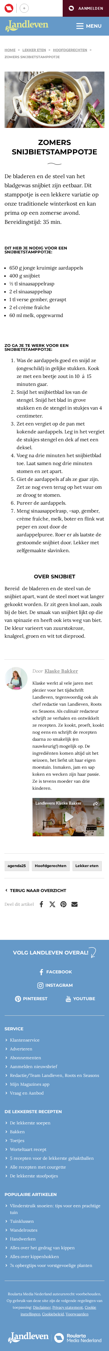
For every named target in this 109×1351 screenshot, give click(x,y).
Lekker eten (34, 50)
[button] (86, 8)
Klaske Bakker (61, 671)
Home (10, 50)
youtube (84, 998)
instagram (59, 985)
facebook (59, 972)
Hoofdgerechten (70, 50)
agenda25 (17, 865)
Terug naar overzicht (38, 890)
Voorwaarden (77, 1314)
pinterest (35, 998)
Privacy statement (67, 1307)
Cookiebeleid (53, 1314)
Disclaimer (42, 1307)
